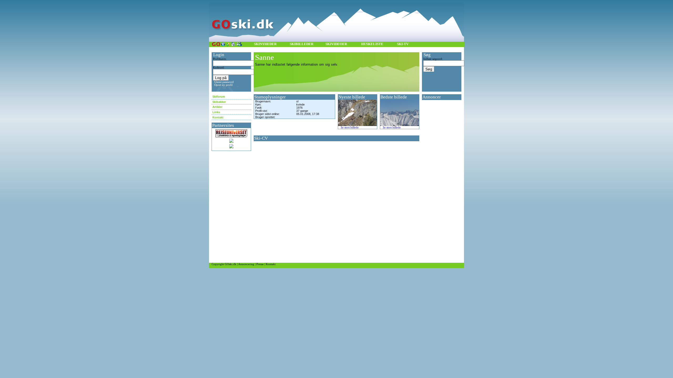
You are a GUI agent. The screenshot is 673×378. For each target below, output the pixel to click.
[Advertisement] (437, 181)
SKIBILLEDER (301, 44)
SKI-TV (403, 44)
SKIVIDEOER (336, 44)
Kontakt (217, 117)
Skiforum (218, 96)
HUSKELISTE (372, 44)
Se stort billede (350, 127)
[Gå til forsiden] (216, 44)
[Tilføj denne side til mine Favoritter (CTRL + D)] (228, 44)
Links (216, 112)
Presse (260, 264)
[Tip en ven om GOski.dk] (239, 44)
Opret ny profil (223, 84)
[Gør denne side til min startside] (233, 44)
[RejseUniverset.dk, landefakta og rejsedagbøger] (231, 131)
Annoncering (246, 264)
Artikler (217, 106)
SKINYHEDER (265, 44)
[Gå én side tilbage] (223, 44)
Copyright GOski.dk (224, 264)
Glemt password (224, 82)
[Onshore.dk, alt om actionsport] (231, 141)
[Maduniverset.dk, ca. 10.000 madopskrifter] (231, 146)
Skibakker (219, 101)
